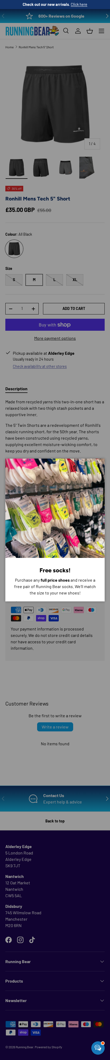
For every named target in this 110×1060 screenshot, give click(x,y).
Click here (79, 4)
